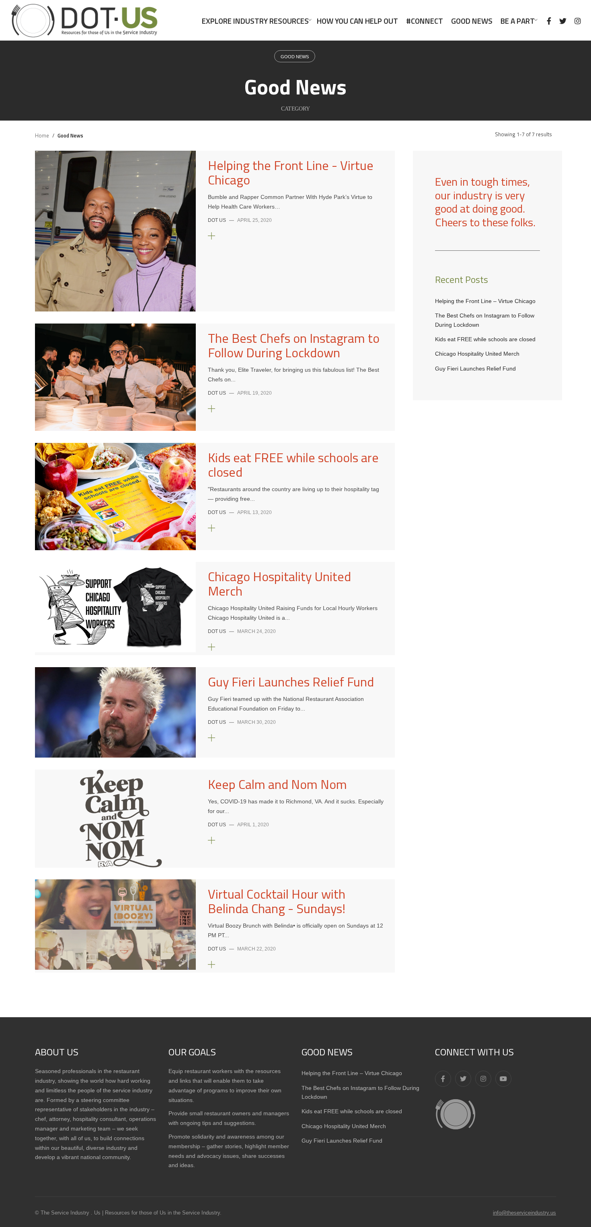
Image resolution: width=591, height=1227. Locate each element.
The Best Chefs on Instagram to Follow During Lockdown (294, 345)
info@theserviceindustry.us (524, 1213)
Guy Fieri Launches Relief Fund (291, 681)
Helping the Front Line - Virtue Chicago (290, 172)
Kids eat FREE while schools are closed (293, 464)
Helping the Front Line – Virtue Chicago (485, 301)
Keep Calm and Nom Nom (277, 784)
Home (42, 135)
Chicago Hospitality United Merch (279, 583)
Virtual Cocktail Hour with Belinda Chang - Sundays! (276, 901)
